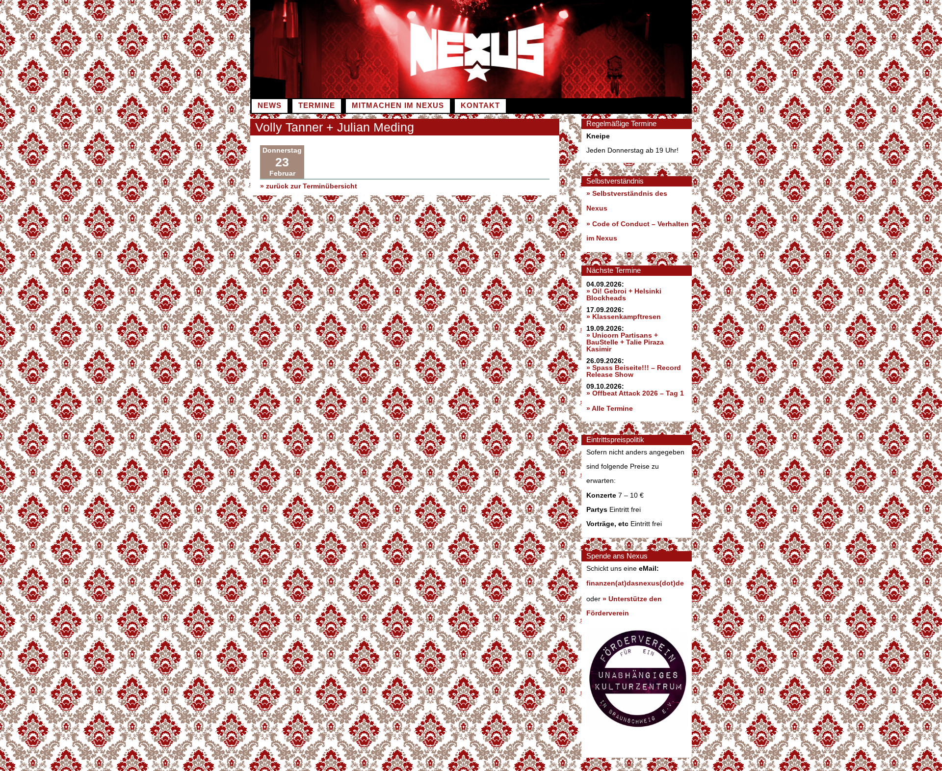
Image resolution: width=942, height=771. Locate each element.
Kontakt (480, 105)
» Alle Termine (609, 408)
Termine (316, 105)
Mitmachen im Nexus (398, 105)
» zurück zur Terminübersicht (308, 186)
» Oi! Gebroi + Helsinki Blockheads (623, 294)
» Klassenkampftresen (623, 316)
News (270, 105)
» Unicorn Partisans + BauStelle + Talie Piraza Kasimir (625, 342)
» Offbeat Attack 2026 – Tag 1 (635, 393)
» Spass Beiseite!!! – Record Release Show (633, 371)
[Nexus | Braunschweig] (581, 96)
